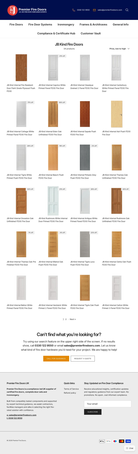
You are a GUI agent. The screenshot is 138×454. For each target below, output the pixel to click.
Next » (73, 319)
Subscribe (93, 412)
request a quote (82, 359)
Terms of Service (71, 389)
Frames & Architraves (93, 24)
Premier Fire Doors (19, 440)
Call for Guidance (56, 359)
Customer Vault (91, 33)
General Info (121, 24)
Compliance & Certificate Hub (56, 33)
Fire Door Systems (40, 24)
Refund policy (70, 393)
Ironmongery (66, 24)
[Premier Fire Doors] (27, 10)
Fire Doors (16, 24)
